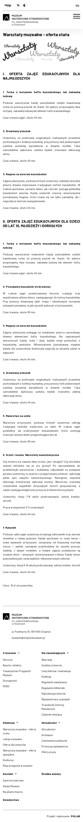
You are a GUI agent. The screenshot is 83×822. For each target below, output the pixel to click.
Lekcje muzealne (12, 739)
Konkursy (8, 760)
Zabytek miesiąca (52, 714)
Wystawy (47, 659)
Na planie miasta (13, 791)
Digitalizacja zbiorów (54, 693)
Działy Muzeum (11, 786)
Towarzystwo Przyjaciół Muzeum (17, 673)
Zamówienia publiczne (54, 740)
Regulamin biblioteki (53, 688)
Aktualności (48, 729)
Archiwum (47, 735)
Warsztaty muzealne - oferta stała (19, 731)
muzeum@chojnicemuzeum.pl (28, 637)
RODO (6, 686)
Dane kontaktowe (13, 780)
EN (77, 5)
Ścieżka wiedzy (51, 773)
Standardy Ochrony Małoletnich (53, 706)
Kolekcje (46, 676)
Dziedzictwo (11, 799)
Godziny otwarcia (52, 665)
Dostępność (10, 680)
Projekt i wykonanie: (63, 816)
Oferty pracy (49, 752)
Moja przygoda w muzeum (17, 765)
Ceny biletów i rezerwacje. (56, 671)
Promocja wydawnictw (55, 746)
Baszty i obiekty (12, 665)
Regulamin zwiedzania (54, 682)
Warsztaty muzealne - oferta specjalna (19, 752)
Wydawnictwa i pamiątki (56, 699)
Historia (7, 659)
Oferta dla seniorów (14, 744)
